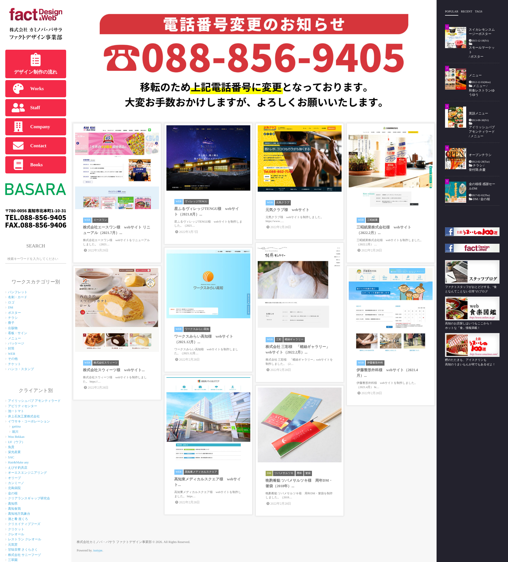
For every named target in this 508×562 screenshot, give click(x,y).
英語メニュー (478, 113)
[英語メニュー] (455, 117)
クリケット (16, 529)
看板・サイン (17, 333)
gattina (16, 426)
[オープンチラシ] (455, 158)
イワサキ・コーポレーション (29, 421)
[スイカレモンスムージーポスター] (455, 37)
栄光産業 (14, 452)
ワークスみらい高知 (197, 329)
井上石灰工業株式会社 (24, 416)
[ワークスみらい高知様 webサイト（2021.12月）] (208, 284)
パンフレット (18, 292)
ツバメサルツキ (283, 473)
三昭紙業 (372, 220)
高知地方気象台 (19, 513)
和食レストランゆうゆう (482, 93)
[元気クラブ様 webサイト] (300, 158)
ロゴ (11, 302)
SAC (11, 457)
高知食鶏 (14, 508)
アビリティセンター (22, 406)
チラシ (13, 318)
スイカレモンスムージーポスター (482, 32)
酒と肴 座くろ (18, 519)
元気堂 (12, 544)
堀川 (15, 432)
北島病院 (14, 488)
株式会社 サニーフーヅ (24, 555)
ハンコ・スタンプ (21, 369)
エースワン (100, 220)
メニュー (14, 338)
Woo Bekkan (16, 437)
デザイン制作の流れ (36, 72)
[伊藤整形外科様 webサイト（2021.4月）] (391, 310)
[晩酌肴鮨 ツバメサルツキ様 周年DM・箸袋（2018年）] (300, 425)
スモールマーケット (482, 50)
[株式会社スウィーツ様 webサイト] (117, 310)
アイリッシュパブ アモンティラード (34, 401)
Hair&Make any (18, 462)
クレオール (16, 534)
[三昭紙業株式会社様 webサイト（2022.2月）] (391, 167)
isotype (97, 550)
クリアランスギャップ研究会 (29, 498)
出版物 (12, 328)
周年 (299, 473)
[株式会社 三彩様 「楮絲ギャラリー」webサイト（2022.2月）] (300, 287)
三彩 (279, 339)
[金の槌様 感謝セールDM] (455, 192)
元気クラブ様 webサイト (288, 210)
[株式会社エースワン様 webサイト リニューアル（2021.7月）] (117, 167)
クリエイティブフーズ (24, 524)
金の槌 (12, 493)
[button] (79, 61)
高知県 (12, 503)
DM (10, 307)
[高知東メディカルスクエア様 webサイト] (208, 419)
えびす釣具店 (17, 467)
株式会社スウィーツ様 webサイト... (114, 370)
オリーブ (14, 478)
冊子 (11, 323)
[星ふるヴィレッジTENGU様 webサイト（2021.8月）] (208, 158)
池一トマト (16, 411)
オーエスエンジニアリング (27, 473)
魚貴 (11, 447)
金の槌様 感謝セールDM (482, 186)
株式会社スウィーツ (106, 362)
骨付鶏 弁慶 (479, 170)
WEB (11, 354)
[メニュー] (455, 79)
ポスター (14, 313)
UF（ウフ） (16, 442)
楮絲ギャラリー (294, 339)
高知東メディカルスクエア (201, 472)
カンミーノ (16, 483)
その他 (13, 359)
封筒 (11, 348)
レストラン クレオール (24, 539)
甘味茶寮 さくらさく (23, 549)
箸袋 (308, 473)
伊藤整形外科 (375, 362)
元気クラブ (283, 202)
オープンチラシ (480, 155)
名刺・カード (17, 297)
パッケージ (16, 343)
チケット (14, 364)
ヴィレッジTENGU (196, 201)
